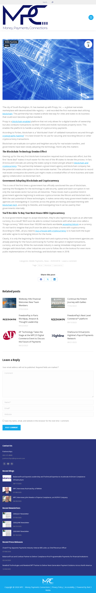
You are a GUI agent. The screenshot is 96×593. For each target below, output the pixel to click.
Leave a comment (69, 261)
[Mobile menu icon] (91, 17)
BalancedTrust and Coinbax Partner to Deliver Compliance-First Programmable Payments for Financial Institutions (45, 556)
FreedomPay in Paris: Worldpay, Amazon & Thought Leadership (28, 318)
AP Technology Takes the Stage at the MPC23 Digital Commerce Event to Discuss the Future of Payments (32, 337)
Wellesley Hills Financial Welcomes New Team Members (30, 302)
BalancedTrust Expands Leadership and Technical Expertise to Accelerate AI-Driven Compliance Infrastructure (49, 478)
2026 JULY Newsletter (21, 514)
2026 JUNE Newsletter (21, 522)
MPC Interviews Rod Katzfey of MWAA (27, 488)
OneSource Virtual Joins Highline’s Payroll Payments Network (80, 335)
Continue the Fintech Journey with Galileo (77, 301)
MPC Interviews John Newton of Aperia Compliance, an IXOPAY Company (40, 497)
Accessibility (69, 587)
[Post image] (9, 303)
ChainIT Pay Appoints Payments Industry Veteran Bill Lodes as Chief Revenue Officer (34, 548)
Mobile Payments (11, 42)
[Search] (52, 2)
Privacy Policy (57, 587)
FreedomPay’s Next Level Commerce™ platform (79, 317)
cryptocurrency (58, 265)
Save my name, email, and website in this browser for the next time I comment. (37, 421)
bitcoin (40, 265)
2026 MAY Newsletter (21, 531)
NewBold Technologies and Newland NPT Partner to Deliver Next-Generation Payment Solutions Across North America (47, 565)
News (7, 45)
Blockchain (48, 265)
